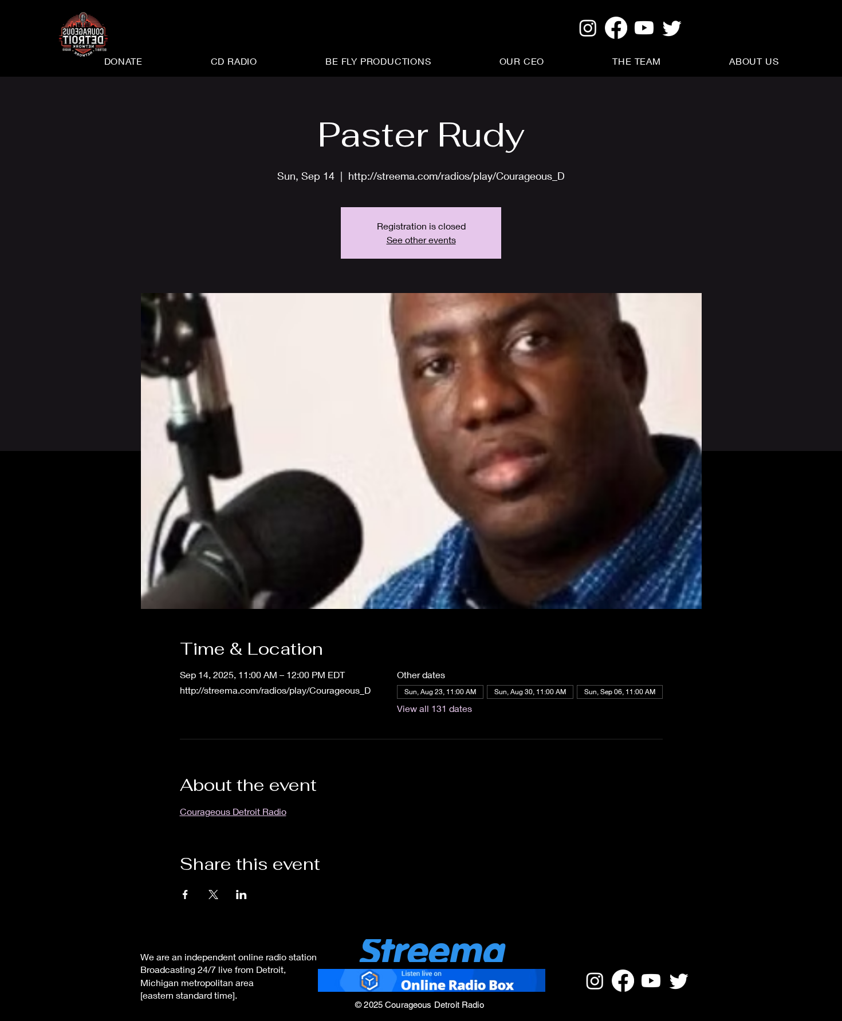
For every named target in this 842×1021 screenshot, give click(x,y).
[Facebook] (616, 28)
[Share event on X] (213, 894)
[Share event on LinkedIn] (241, 894)
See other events (421, 239)
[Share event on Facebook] (185, 894)
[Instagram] (588, 28)
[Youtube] (644, 28)
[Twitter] (672, 28)
